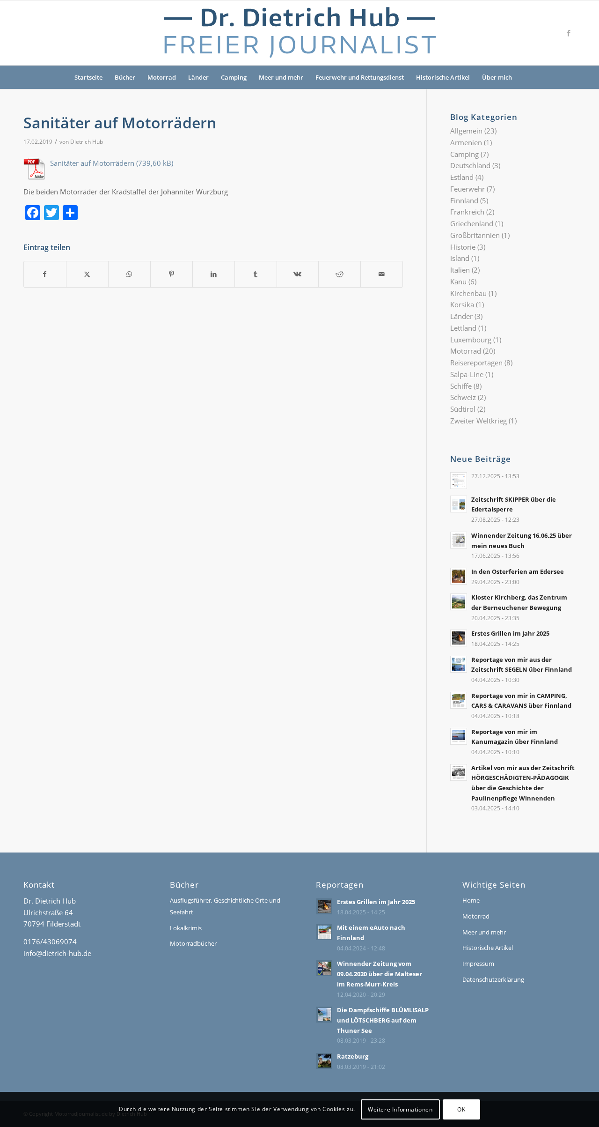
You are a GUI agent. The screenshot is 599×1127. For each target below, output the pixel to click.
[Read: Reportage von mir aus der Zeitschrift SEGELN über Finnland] (458, 664)
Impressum (478, 963)
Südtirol (462, 409)
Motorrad (161, 77)
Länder (198, 77)
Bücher (125, 77)
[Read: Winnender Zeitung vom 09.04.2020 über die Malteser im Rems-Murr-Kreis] (324, 968)
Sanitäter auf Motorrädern (92, 163)
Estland (462, 177)
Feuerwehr (467, 188)
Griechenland (471, 223)
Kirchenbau (468, 293)
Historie (462, 247)
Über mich (497, 77)
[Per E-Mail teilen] (381, 274)
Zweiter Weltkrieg (478, 420)
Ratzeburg (352, 1056)
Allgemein (466, 130)
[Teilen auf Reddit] (339, 274)
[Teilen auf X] (87, 274)
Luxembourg (470, 339)
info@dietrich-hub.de (57, 953)
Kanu (458, 281)
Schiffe (461, 386)
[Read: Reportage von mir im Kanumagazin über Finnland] (458, 736)
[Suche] (524, 77)
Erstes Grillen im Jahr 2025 (510, 633)
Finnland (464, 200)
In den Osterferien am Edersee (517, 571)
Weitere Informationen (400, 1109)
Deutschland (470, 165)
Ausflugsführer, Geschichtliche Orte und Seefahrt (225, 906)
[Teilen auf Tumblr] (256, 274)
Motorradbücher (193, 943)
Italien (460, 269)
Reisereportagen (476, 362)
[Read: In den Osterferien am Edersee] (458, 576)
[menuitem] (524, 77)
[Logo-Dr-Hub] (299, 32)
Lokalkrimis (186, 928)
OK (461, 1109)
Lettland (463, 328)
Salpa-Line (466, 374)
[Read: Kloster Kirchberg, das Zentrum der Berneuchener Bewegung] (458, 601)
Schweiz (463, 397)
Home (471, 900)
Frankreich (467, 211)
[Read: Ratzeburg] (324, 1061)
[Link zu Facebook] (569, 33)
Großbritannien (475, 235)
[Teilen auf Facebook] (45, 274)
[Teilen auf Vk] (298, 274)
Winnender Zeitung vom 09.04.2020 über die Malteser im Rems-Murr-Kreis (379, 973)
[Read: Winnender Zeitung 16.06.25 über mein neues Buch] (458, 540)
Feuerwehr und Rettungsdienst (359, 77)
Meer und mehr (281, 77)
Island (459, 258)
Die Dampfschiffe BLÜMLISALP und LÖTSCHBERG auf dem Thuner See (383, 1020)
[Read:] (458, 480)
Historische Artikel (443, 77)
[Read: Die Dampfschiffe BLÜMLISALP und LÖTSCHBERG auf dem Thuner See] (324, 1014)
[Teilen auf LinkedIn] (213, 274)
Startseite (88, 77)
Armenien (466, 142)
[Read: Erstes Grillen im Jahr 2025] (458, 638)
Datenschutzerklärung (493, 979)
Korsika (462, 304)
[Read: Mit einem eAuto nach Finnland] (324, 932)
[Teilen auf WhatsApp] (129, 274)
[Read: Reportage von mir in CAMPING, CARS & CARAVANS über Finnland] (458, 700)
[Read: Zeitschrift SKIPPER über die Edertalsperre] (458, 504)
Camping (234, 77)
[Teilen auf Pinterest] (171, 274)
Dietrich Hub (86, 142)
